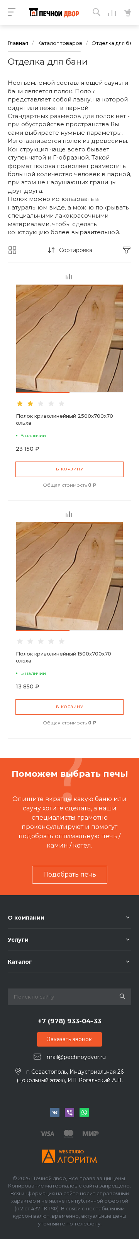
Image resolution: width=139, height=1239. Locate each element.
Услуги (18, 939)
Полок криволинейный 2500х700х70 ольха (64, 419)
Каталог (20, 961)
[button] (43, 392)
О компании (26, 917)
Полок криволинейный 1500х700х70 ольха (63, 657)
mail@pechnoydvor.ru (76, 1057)
